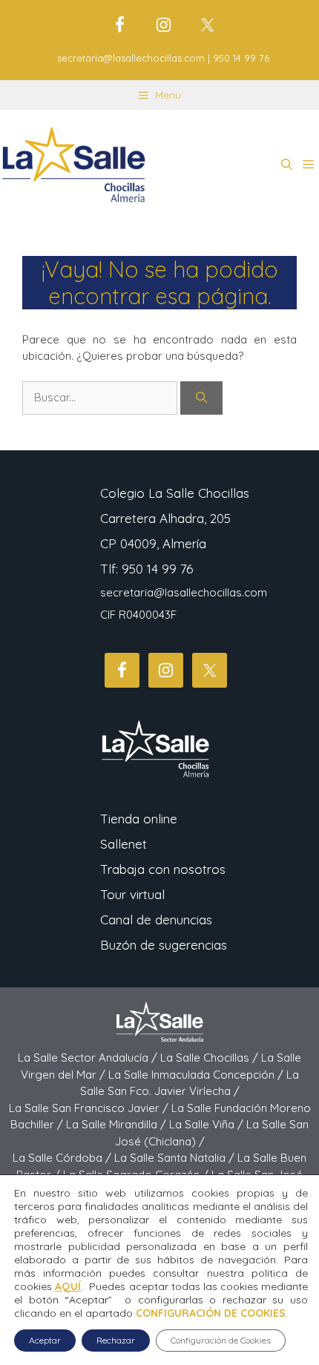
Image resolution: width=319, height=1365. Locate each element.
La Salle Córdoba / (63, 1158)
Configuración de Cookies (221, 1340)
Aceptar (45, 1340)
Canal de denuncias (156, 919)
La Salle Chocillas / (210, 1057)
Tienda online (138, 818)
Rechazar (115, 1340)
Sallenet (123, 844)
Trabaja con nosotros (163, 869)
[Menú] (308, 164)
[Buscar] (201, 398)
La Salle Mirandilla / (117, 1124)
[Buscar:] (101, 397)
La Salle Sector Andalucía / (89, 1057)
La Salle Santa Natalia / (175, 1158)
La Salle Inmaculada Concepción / (197, 1075)
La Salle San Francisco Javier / (90, 1108)
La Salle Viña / (207, 1124)
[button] (286, 164)
